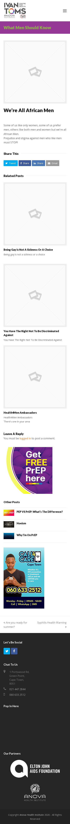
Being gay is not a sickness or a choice (28, 249)
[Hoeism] (9, 525)
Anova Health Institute (32, 814)
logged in (25, 438)
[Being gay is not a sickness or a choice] (35, 213)
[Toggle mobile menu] (65, 10)
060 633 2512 (17, 695)
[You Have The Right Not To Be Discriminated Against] (35, 295)
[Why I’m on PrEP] (9, 536)
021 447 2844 (17, 689)
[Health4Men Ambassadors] (35, 376)
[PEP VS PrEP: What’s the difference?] (9, 513)
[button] (11, 163)
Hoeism (21, 523)
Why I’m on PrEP (27, 535)
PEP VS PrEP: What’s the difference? (40, 511)
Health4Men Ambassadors (20, 412)
